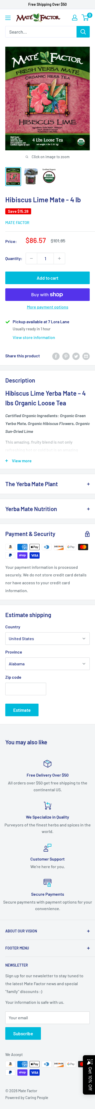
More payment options (47, 306)
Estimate (22, 710)
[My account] (74, 17)
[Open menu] (8, 18)
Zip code (13, 677)
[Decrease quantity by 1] (31, 258)
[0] (85, 17)
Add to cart (47, 277)
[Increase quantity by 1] (59, 258)
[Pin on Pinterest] (66, 356)
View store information (34, 337)
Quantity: (13, 258)
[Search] (83, 32)
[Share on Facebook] (56, 356)
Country (12, 626)
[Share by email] (86, 356)
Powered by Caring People (26, 1097)
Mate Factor (17, 222)
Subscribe (23, 1033)
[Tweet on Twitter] (76, 356)
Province (13, 651)
